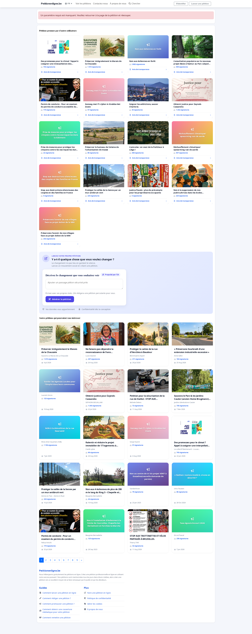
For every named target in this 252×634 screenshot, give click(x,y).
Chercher (136, 3)
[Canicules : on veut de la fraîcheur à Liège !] (148, 141)
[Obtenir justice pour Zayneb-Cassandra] (192, 98)
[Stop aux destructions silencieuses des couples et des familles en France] (59, 184)
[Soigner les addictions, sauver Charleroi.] (148, 98)
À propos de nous (118, 3)
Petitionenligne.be (51, 3)
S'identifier (181, 4)
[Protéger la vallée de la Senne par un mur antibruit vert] (103, 184)
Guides (43, 587)
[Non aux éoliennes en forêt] (148, 53)
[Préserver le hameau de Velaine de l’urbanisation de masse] (103, 141)
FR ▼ (70, 3)
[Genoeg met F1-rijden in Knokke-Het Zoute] (103, 98)
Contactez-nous (100, 3)
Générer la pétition (61, 299)
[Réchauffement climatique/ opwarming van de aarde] (192, 141)
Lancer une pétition (200, 4)
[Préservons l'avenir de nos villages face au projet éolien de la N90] (59, 227)
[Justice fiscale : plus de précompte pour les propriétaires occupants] (148, 184)
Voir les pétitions (83, 3)
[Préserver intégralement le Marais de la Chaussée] (103, 55)
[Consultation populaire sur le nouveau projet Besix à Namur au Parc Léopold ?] (192, 55)
